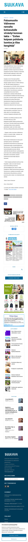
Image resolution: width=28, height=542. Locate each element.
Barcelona (12, 195)
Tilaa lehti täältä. (12, 189)
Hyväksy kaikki (14, 535)
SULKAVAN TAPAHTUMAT (14, 278)
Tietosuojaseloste (8, 471)
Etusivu (6, 519)
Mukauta (14, 539)
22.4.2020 (6, 48)
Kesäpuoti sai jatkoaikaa (17, 368)
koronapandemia (8, 197)
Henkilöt (6, 17)
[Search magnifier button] (22, 269)
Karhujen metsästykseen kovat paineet (13, 509)
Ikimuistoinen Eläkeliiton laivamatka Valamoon (16, 339)
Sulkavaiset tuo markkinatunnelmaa (12, 495)
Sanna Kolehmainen (17, 197)
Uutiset (11, 17)
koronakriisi (19, 195)
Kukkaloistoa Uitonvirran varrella (12, 506)
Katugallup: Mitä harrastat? (10, 503)
